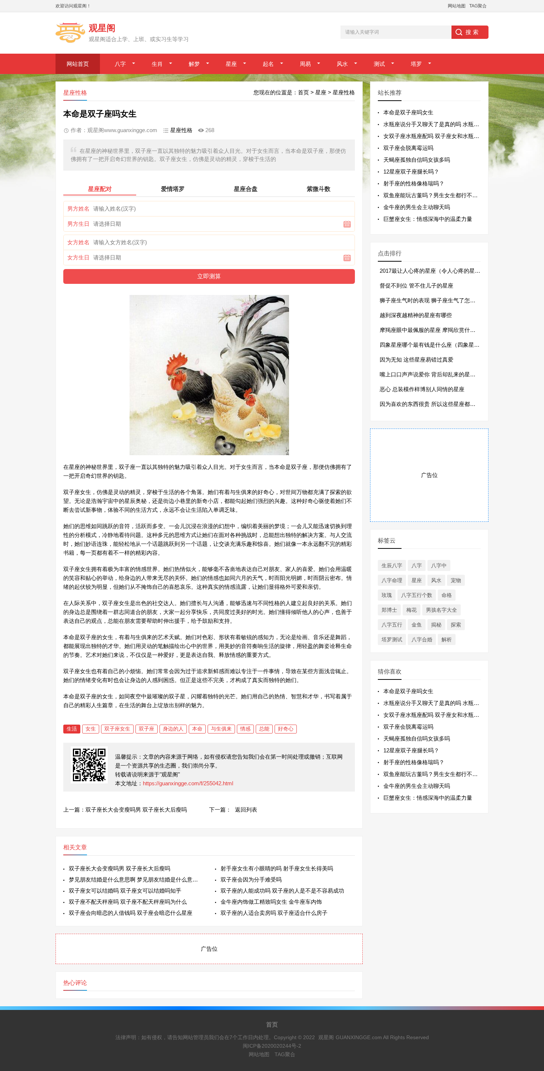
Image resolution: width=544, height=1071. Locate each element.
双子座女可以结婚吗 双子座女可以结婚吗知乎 (125, 890)
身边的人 (173, 729)
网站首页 (78, 64)
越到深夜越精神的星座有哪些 (416, 315)
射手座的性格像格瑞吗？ (413, 183)
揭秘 (436, 625)
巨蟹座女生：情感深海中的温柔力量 (427, 219)
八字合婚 (422, 639)
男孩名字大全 (441, 610)
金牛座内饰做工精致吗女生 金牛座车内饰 (271, 902)
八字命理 (392, 580)
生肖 (157, 64)
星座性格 (344, 92)
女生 (90, 729)
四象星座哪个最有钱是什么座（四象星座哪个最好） (443, 345)
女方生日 (78, 257)
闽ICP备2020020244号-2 (272, 1046)
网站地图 (457, 6)
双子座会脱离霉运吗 (408, 148)
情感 (245, 729)
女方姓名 (78, 242)
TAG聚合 (478, 6)
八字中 (439, 565)
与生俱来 (221, 729)
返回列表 (246, 809)
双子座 (146, 729)
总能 (264, 729)
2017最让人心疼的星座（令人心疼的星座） (433, 271)
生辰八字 (392, 565)
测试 (379, 64)
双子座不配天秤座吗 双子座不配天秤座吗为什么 (128, 902)
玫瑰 (387, 595)
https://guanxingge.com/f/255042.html (188, 783)
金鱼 (417, 625)
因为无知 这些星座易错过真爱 (416, 359)
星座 (231, 64)
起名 (268, 64)
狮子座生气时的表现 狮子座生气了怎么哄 (430, 300)
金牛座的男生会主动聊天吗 (416, 207)
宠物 (456, 580)
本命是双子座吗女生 (408, 112)
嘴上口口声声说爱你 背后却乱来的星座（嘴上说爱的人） (450, 374)
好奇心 (285, 729)
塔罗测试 (392, 639)
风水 (342, 64)
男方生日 (78, 224)
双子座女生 (117, 729)
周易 (305, 64)
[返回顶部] (529, 956)
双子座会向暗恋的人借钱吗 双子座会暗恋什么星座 (130, 913)
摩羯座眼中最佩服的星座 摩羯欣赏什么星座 (433, 330)
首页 (303, 92)
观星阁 (326, 1037)
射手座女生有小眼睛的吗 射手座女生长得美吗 (277, 868)
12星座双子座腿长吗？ (411, 171)
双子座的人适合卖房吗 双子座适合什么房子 (274, 913)
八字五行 (392, 625)
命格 (446, 595)
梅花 (411, 610)
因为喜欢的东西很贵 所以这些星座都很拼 (430, 404)
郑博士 (389, 610)
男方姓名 (78, 208)
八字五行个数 (416, 595)
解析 (446, 639)
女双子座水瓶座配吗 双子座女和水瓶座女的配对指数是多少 (456, 136)
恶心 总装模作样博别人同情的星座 (422, 389)
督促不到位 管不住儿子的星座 (416, 285)
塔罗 (416, 64)
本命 (197, 729)
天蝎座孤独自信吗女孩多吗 (416, 160)
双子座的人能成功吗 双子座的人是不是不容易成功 (282, 890)
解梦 (194, 64)
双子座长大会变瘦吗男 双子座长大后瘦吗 (136, 809)
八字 (120, 64)
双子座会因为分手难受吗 (251, 879)
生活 (72, 729)
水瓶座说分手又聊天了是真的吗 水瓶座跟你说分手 (445, 124)
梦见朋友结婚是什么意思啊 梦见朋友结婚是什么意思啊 (136, 879)
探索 (456, 625)
